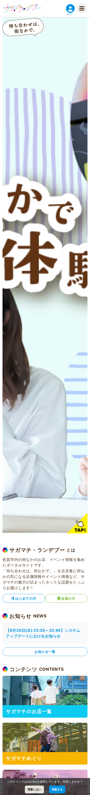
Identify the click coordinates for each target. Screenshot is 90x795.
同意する (57, 789)
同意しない (34, 789)
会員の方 (68, 598)
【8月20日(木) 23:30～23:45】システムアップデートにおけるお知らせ (43, 633)
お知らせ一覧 (45, 652)
